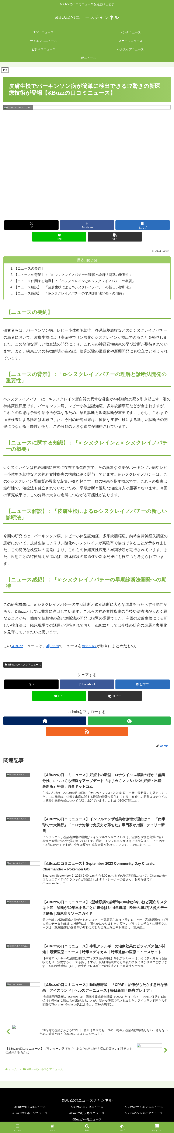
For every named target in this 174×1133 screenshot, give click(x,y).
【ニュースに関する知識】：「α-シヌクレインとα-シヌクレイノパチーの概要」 (74, 281)
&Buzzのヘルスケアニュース (24, 664)
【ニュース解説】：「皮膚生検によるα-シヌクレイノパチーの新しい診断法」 (73, 287)
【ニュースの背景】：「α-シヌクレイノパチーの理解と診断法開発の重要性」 (73, 275)
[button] (115, 237)
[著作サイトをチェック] (44, 720)
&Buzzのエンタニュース (87, 1107)
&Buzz (17, 646)
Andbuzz (89, 646)
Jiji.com (52, 646)
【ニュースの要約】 (29, 268)
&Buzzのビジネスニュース (87, 1113)
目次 (81, 260)
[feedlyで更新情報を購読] (129, 720)
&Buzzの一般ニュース (87, 1119)
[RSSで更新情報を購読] (87, 731)
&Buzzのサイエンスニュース (144, 1107)
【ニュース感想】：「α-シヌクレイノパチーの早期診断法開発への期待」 (70, 293)
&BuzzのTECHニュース (30, 1107)
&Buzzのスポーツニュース (30, 1113)
